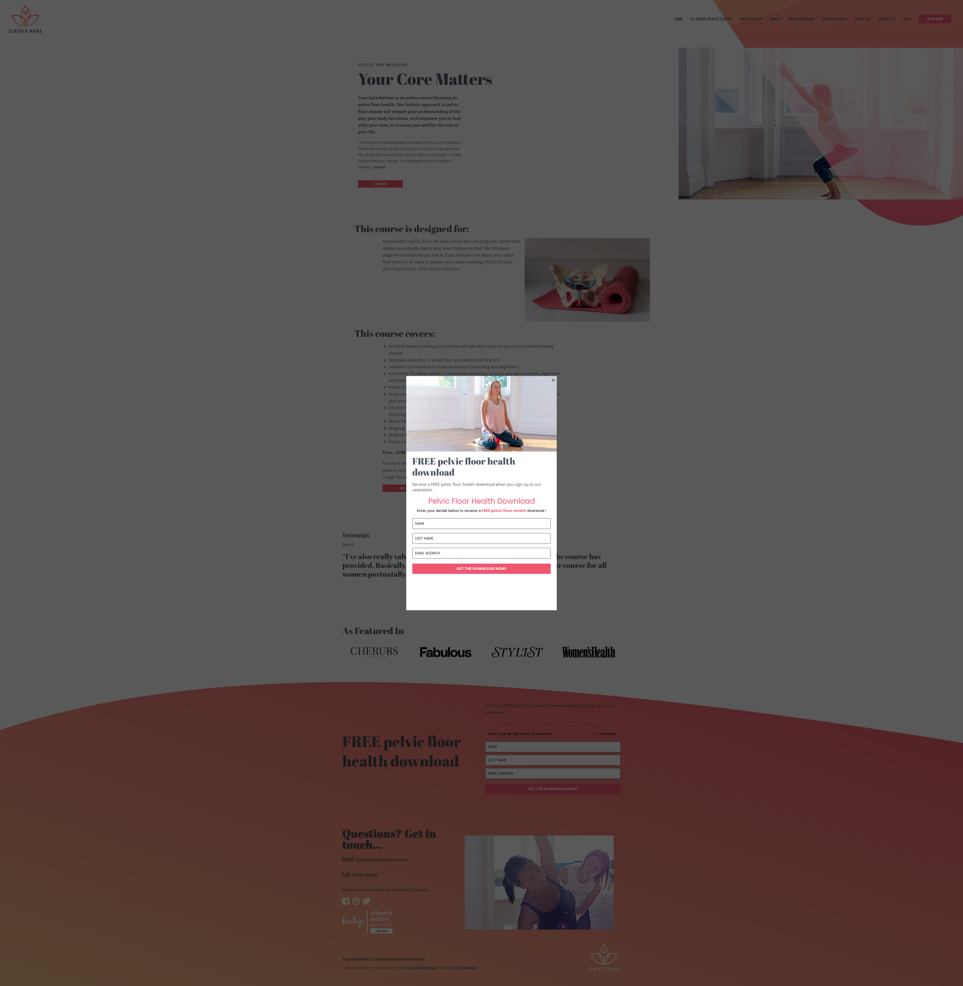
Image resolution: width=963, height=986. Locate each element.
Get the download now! (481, 568)
